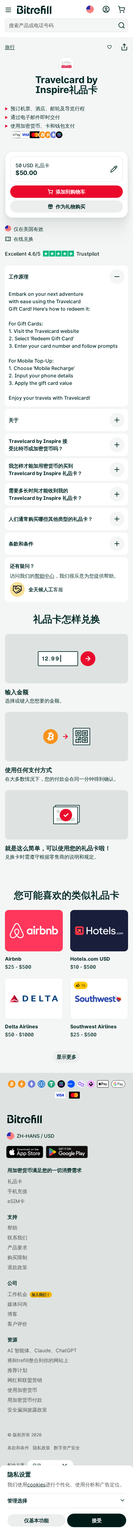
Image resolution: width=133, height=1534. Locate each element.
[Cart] (122, 9)
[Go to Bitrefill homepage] (34, 10)
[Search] (121, 25)
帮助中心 (44, 576)
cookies (36, 1484)
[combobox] (61, 25)
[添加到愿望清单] (109, 47)
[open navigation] (8, 10)
